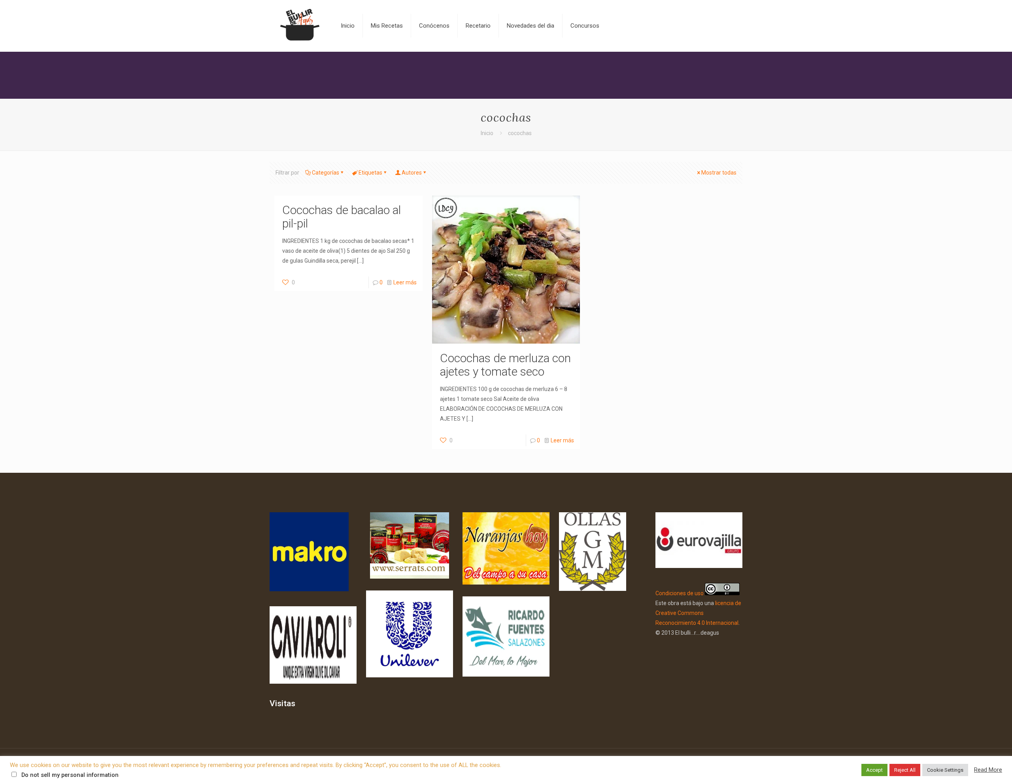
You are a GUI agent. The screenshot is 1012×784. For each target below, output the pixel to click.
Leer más (405, 282)
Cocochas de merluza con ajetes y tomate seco (505, 364)
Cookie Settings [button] (945, 770)
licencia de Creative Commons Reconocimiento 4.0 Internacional (698, 613)
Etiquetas (370, 172)
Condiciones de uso (679, 593)
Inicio (487, 133)
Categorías (325, 172)
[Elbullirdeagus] (299, 25)
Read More (988, 769)
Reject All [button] (905, 770)
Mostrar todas (718, 172)
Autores (412, 172)
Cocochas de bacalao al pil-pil (341, 216)
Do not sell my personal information (70, 774)
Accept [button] (874, 770)
